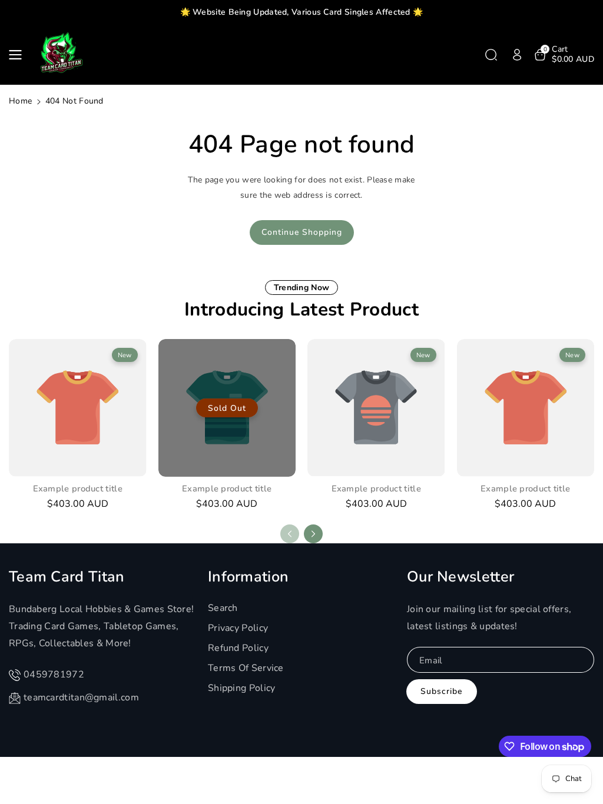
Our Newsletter (460, 576)
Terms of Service (246, 668)
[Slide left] (289, 533)
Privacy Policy (238, 628)
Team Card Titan (67, 576)
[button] (19, 55)
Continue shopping (301, 232)
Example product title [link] (77, 488)
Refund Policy (238, 648)
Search (223, 608)
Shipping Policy (242, 688)
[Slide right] (313, 533)
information (248, 576)
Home (20, 101)
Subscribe (441, 691)
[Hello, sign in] (517, 55)
